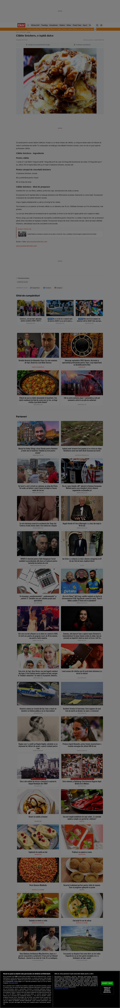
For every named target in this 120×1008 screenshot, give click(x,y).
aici (32, 995)
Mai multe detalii (13, 983)
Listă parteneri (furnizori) (61, 988)
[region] (60, 989)
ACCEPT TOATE (107, 983)
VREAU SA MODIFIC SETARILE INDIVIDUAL (107, 990)
